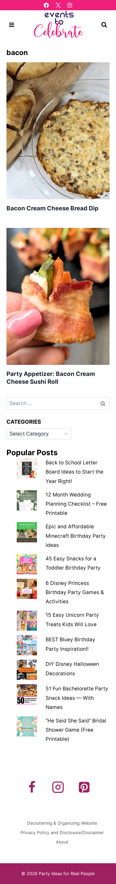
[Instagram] (70, 5)
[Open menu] (11, 24)
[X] (58, 5)
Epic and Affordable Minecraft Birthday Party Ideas (76, 535)
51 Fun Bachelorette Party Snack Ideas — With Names (77, 698)
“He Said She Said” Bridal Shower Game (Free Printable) (76, 730)
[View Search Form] (104, 24)
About (62, 842)
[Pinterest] (84, 787)
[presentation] (58, 130)
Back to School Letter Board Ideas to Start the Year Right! (74, 472)
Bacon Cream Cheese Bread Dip (52, 208)
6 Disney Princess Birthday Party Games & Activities (75, 592)
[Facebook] (46, 5)
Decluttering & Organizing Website (62, 823)
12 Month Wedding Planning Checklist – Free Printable (76, 504)
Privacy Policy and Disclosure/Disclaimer (62, 832)
